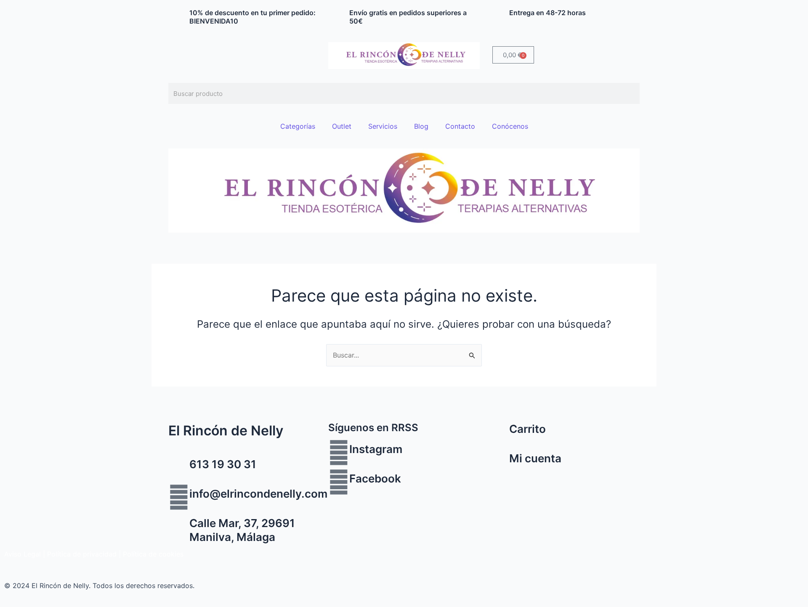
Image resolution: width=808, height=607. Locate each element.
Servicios (382, 126)
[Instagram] (338, 452)
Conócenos (510, 126)
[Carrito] (498, 432)
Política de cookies (153, 554)
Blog (421, 126)
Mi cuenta (535, 458)
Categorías (297, 126)
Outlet (341, 126)
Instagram (375, 449)
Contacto (460, 126)
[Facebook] (338, 482)
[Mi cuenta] (498, 461)
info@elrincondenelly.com (258, 493)
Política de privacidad (82, 554)
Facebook (375, 478)
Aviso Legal (22, 554)
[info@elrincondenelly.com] (178, 497)
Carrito (527, 428)
